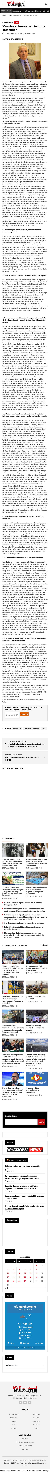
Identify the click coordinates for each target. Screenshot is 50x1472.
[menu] (3, 4)
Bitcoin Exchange (17, 1471)
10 (8, 1273)
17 (8, 1277)
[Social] (20, 1402)
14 (31, 1273)
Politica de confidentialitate (37, 1460)
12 (19, 1273)
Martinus (27, 729)
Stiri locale (36, 1414)
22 (36, 1277)
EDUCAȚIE (36, 1421)
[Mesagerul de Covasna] (16, 4)
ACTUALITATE (14, 1414)
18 (13, 1277)
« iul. (6, 1288)
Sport (36, 1428)
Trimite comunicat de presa (25, 1442)
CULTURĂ (36, 1418)
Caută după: (11, 1115)
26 (19, 1281)
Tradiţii (13, 1421)
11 (13, 1273)
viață (44, 729)
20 (25, 1277)
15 (36, 1273)
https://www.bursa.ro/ (17, 1160)
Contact (25, 1449)
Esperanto (17, 729)
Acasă (4, 15)
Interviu (13, 1428)
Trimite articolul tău (25, 1446)
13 (25, 1273)
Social (14, 1425)
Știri (9, 15)
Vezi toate (44, 945)
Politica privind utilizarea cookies (15, 1460)
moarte (36, 729)
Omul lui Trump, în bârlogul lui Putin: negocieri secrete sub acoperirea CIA (21, 1187)
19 (19, 1277)
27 (25, 1281)
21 (31, 1277)
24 (8, 1281)
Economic (13, 1418)
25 (13, 1281)
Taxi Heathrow (5, 1471)
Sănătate (36, 1425)
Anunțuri (25, 1439)
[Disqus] (25, 802)
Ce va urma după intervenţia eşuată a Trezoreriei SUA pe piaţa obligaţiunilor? (22, 1177)
